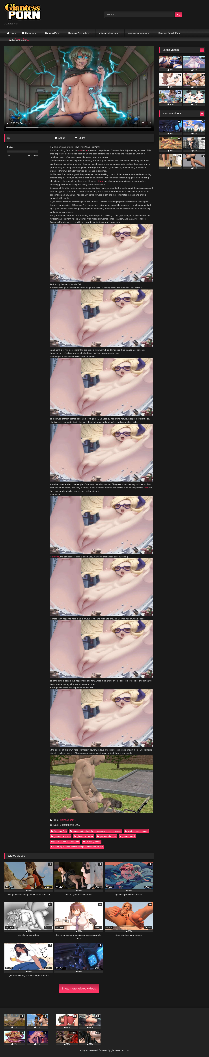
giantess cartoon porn (138, 33)
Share (81, 138)
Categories (30, 33)
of (87, 150)
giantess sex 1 (128, 836)
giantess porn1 (68, 820)
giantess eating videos (137, 831)
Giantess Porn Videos (78, 33)
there (100, 181)
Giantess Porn (52, 33)
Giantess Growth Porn (169, 33)
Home (13, 33)
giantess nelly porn (62, 836)
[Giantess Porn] (22, 12)
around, (56, 556)
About (61, 138)
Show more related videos (79, 988)
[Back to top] (199, 1048)
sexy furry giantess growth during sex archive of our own (78, 847)
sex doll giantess (93, 841)
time (146, 487)
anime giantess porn (108, 33)
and (80, 150)
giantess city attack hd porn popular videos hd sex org (97, 831)
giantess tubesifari (85, 836)
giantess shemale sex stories (66, 841)
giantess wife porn (108, 836)
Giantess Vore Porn (16, 40)
